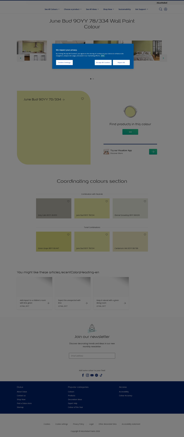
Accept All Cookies (103, 62)
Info (102, 56)
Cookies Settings (64, 62)
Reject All (121, 62)
